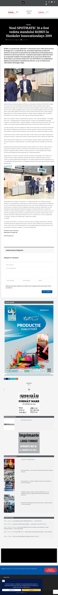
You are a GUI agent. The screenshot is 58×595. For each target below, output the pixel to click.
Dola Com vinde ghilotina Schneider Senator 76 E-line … (26, 494)
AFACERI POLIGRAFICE (31, 550)
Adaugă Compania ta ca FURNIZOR (50, 527)
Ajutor (5, 541)
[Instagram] (49, 2)
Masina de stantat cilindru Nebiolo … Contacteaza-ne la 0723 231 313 (29, 481)
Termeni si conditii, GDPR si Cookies (11, 537)
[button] (23, 2)
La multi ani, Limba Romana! (27, 417)
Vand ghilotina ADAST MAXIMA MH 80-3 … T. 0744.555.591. (27, 478)
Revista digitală (9, 302)
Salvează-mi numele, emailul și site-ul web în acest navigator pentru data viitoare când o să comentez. (28, 286)
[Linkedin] (46, 4)
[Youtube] (52, 2)
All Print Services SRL (26, 399)
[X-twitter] (54, 2)
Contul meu (6, 539)
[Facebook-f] (46, 2)
